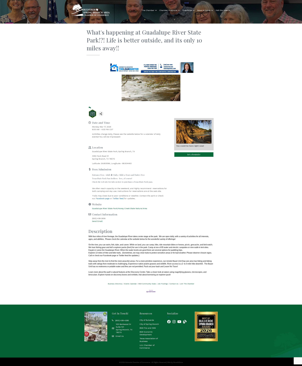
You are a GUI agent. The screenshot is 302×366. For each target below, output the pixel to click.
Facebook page (102, 198)
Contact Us (174, 284)
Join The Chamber (187, 284)
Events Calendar (130, 284)
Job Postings (163, 284)
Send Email (97, 221)
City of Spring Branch (149, 324)
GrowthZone (178, 362)
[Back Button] (90, 107)
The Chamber (148, 10)
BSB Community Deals (147, 284)
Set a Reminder (193, 154)
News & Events (203, 10)
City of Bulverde (147, 320)
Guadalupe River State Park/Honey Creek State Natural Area (119, 208)
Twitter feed (118, 198)
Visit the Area (222, 10)
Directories (187, 10)
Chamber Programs (168, 10)
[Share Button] (101, 113)
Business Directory (115, 284)
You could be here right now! (190, 146)
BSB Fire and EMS (148, 328)
